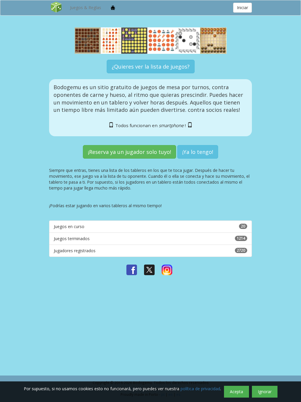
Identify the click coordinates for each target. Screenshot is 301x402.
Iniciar (242, 7)
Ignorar (265, 391)
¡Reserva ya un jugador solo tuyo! (129, 151)
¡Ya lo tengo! (197, 151)
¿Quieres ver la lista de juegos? (151, 66)
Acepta (236, 391)
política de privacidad (200, 388)
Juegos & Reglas (85, 7)
